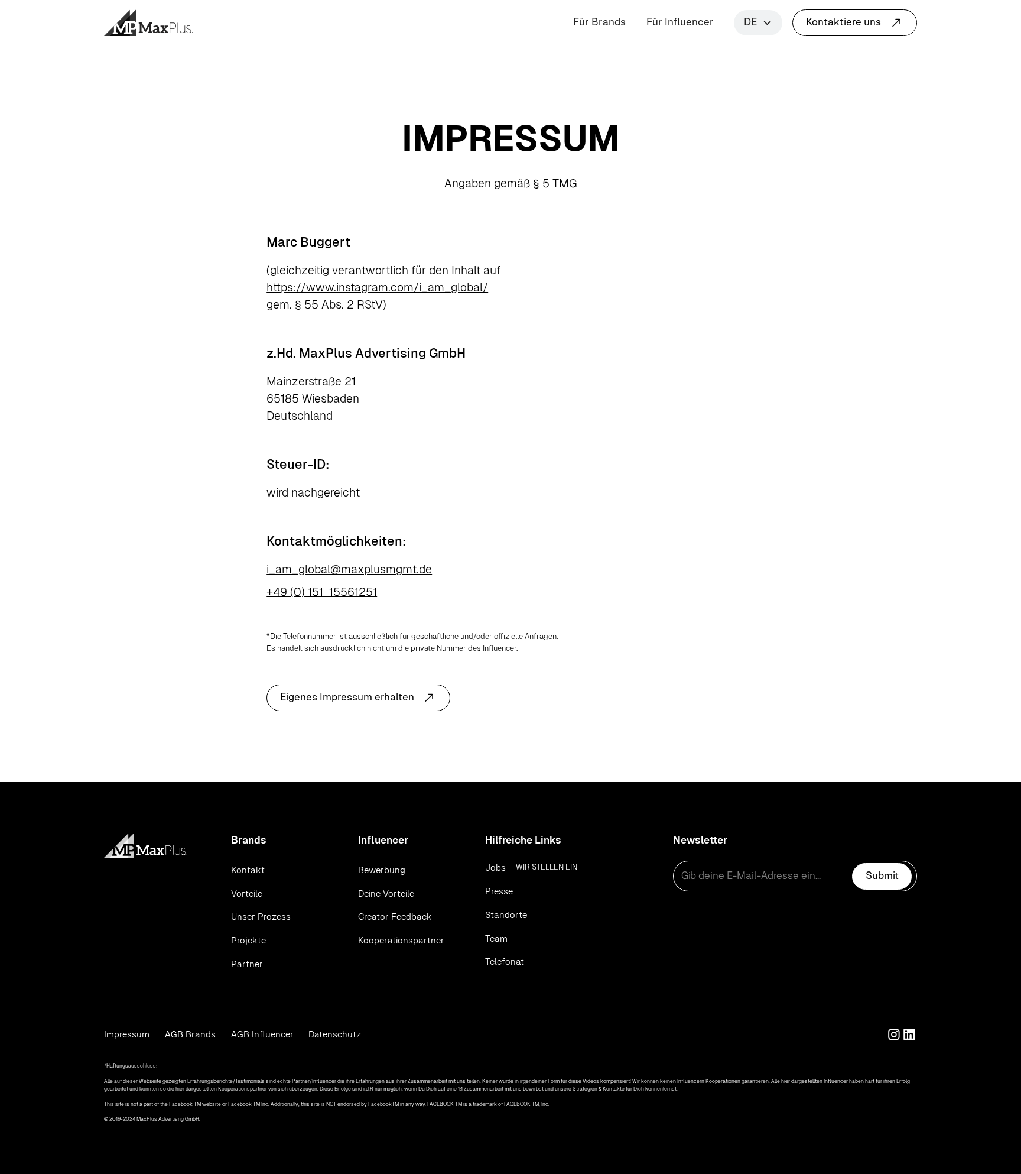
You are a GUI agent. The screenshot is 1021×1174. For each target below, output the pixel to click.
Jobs (495, 867)
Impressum (126, 1034)
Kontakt (248, 870)
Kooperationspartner (401, 940)
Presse (499, 891)
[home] (148, 22)
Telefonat (504, 961)
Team (496, 938)
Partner (247, 964)
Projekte (248, 940)
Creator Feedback (395, 917)
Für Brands (599, 22)
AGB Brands (190, 1034)
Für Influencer (680, 22)
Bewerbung (381, 870)
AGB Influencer (262, 1034)
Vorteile (246, 893)
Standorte (506, 915)
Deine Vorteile (386, 893)
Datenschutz (334, 1034)
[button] (758, 22)
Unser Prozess (261, 917)
